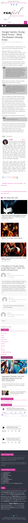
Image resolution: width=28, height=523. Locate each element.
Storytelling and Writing (6, 352)
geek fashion (4, 496)
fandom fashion (18, 492)
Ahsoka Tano (3, 491)
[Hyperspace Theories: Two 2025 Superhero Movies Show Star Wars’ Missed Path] (14, 360)
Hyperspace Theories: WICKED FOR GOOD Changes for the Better (18, 392)
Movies (2, 501)
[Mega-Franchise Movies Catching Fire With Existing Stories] (13, 243)
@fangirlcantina (7, 472)
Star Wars (3, 350)
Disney (11, 492)
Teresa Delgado (15, 505)
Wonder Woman (4, 509)
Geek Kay (15, 496)
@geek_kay (5, 476)
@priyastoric (6, 480)
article (12, 51)
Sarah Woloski (6, 503)
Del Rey (6, 492)
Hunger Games (19, 42)
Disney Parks (4, 333)
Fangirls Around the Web (5, 494)
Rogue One (22, 501)
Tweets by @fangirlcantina (6, 402)
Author (4, 136)
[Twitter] (24, 140)
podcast (7, 501)
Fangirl (13, 42)
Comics (22, 490)
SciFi (2, 348)
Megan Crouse (22, 499)
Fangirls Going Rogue (15, 494)
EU (14, 492)
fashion (23, 494)
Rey (18, 501)
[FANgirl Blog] (2, 25)
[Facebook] (23, 140)
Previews (3, 345)
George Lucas (21, 496)
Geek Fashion (4, 339)
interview (24, 498)
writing (3, 43)
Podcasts (3, 343)
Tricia (11, 298)
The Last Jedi (17, 507)
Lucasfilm (14, 499)
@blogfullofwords (8, 479)
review (15, 501)
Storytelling (8, 506)
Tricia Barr (22, 507)
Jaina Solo (2, 499)
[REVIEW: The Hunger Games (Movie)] (10, 223)
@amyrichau (6, 482)
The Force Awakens (9, 507)
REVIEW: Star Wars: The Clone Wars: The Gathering (13, 184)
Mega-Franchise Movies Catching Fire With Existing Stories (13, 258)
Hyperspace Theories (17, 498)
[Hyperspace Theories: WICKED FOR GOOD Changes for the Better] (5, 391)
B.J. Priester (15, 491)
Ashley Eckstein (10, 491)
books (19, 491)
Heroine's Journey (5, 341)
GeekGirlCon (9, 496)
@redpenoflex (6, 474)
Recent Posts (9, 136)
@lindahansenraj (7, 475)
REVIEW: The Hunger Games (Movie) (11, 238)
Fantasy (2, 337)
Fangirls (23, 492)
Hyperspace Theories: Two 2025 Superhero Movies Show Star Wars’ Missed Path (13, 378)
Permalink (11, 277)
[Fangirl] (5, 140)
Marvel (17, 499)
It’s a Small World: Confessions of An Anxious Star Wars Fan (14, 192)
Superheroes (3, 354)
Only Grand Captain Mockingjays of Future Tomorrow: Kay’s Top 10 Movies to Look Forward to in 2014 (13, 216)
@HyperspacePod (18, 483)
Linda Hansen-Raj (8, 499)
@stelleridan (6, 478)
